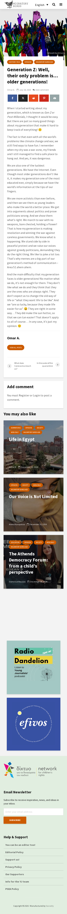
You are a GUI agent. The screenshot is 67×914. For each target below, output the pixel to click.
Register (24, 395)
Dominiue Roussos (17, 581)
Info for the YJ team (17, 881)
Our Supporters (14, 874)
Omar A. (11, 89)
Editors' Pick (14, 62)
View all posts (16, 347)
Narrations (16, 428)
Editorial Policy (14, 852)
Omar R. (12, 467)
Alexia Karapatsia (17, 524)
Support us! (12, 859)
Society (40, 428)
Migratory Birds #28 (31, 432)
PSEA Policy (12, 889)
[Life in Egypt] (33, 447)
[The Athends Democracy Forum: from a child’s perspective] (33, 561)
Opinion (28, 62)
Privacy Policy (13, 867)
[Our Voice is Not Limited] (33, 504)
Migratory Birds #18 (44, 62)
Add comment (42, 89)
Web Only (15, 432)
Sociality (50, 906)
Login (36, 395)
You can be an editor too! (20, 845)
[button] (41, 4)
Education (15, 542)
